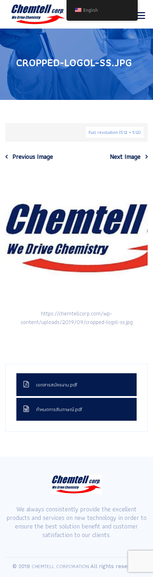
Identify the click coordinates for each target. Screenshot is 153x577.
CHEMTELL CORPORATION (60, 566)
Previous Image (32, 156)
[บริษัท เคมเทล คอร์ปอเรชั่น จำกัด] (38, 14)
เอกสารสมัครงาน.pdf (56, 385)
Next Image (125, 156)
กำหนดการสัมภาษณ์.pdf (59, 409)
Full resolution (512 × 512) (115, 132)
